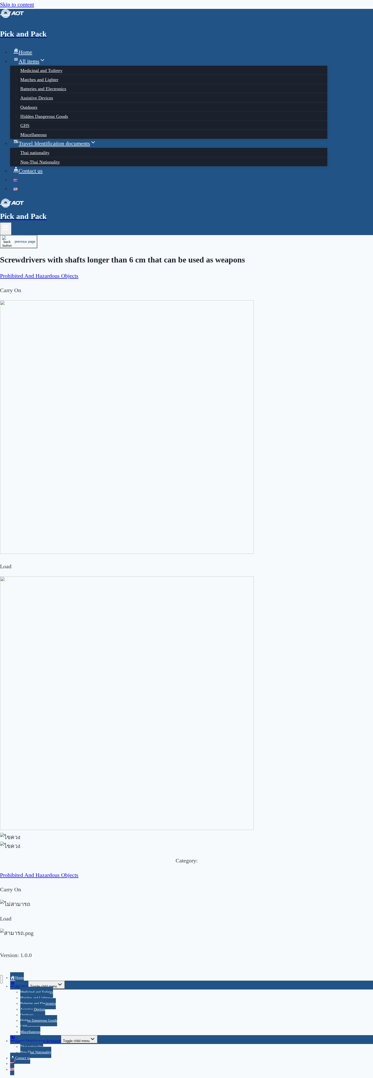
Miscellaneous (33, 134)
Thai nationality (34, 152)
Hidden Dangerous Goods (44, 116)
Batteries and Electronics (43, 88)
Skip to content (17, 4)
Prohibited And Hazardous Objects (39, 276)
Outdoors (28, 107)
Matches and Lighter (39, 79)
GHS (24, 125)
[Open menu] (5, 228)
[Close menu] (1, 979)
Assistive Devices (36, 97)
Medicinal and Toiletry (41, 70)
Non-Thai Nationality (40, 162)
